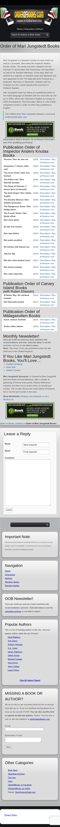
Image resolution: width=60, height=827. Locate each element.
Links (10, 781)
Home (19, 29)
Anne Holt (10, 367)
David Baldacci (14, 637)
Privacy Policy (10, 815)
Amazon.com (27, 396)
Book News (13, 770)
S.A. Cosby (12, 648)
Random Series (12, 582)
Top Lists (12, 777)
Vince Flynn (13, 663)
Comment (9, 458)
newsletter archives (11, 345)
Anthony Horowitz (15, 644)
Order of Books (7, 423)
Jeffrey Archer (14, 655)
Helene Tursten (13, 370)
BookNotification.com (17, 117)
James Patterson (15, 652)
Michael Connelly (15, 659)
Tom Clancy (13, 641)
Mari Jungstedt (29, 114)
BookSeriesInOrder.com (25, 792)
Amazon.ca (8, 399)
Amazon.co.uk (40, 396)
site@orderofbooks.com (40, 719)
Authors (39, 29)
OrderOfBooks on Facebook (20, 785)
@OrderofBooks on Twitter (19, 788)
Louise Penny (13, 670)
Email (7, 451)
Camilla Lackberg (14, 364)
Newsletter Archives (16, 774)
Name (7, 444)
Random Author (12, 585)
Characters (29, 29)
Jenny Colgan (13, 666)
